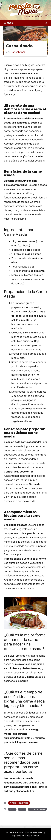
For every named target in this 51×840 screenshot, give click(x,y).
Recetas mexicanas (37, 809)
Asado (12, 809)
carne (22, 809)
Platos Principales (19, 803)
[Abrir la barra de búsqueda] (46, 23)
